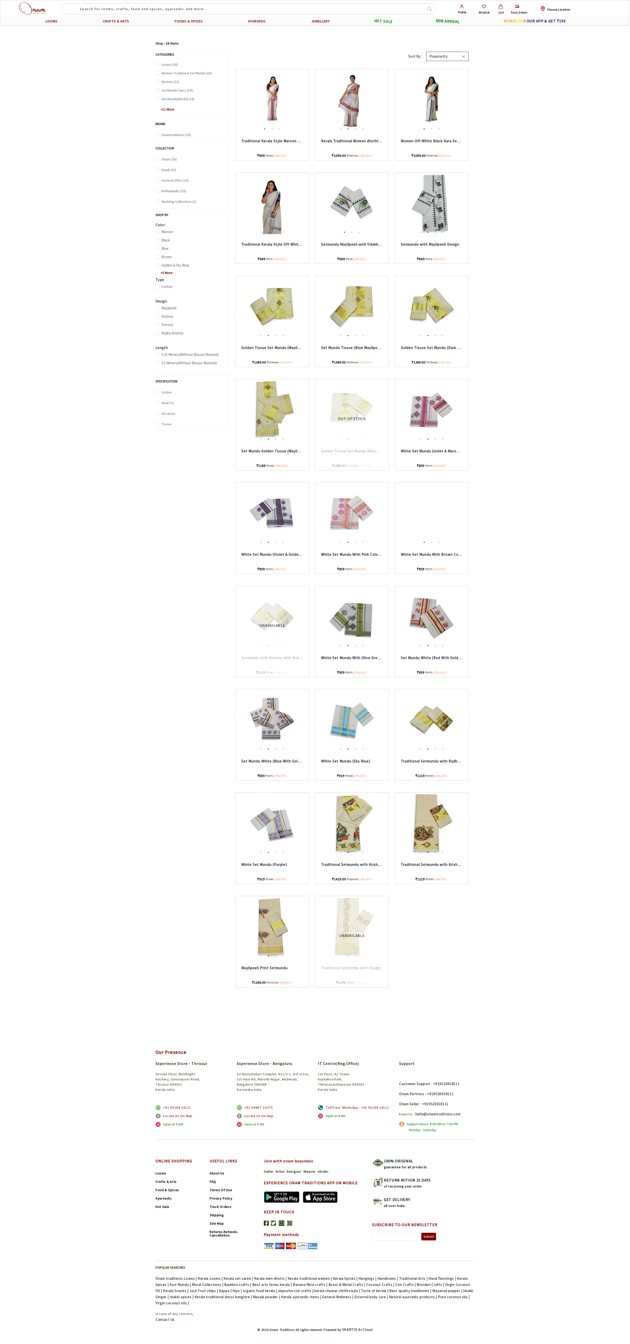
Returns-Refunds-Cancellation (224, 1233)
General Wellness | (337, 1297)
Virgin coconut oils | (172, 1303)
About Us (217, 1173)
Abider (323, 1171)
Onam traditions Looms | (176, 1278)
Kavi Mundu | (180, 1284)
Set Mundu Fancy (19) (177, 90)
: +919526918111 (439, 1093)
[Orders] (517, 6)
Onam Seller (409, 1104)
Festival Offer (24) (175, 180)
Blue (165, 248)
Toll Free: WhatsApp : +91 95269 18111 (357, 1107)
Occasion (168, 413)
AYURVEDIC (257, 21)
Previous (231, 100)
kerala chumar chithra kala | (337, 1290)
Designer (294, 1171)
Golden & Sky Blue (175, 265)
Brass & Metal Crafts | (347, 1284)
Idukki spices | (182, 1297)
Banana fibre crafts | (310, 1284)
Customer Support (414, 1083)
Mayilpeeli (168, 308)
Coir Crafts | (405, 1284)
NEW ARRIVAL (447, 21)
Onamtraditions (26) (176, 135)
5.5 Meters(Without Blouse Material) (189, 363)
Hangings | (368, 1278)
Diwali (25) (168, 170)
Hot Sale (162, 1206)
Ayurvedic (164, 1198)
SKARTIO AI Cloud (357, 1329)
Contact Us (165, 1319)
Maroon (167, 231)
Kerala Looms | (210, 1278)
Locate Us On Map (177, 1116)
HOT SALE (383, 21)
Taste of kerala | (374, 1290)
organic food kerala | (260, 1290)
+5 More (165, 272)
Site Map (217, 1223)
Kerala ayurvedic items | (301, 1297)
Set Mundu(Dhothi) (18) (177, 99)
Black (165, 240)
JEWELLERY (320, 21)
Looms (161, 1173)
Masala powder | (266, 1297)
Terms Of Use (221, 1190)
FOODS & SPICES (189, 21)
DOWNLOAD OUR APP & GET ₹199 (535, 21)
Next (472, 100)
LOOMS (52, 21)
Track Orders (220, 1206)
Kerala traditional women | (310, 1278)
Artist (280, 1171)
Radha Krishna (172, 333)
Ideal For (167, 403)
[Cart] (500, 6)
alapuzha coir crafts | (295, 1290)
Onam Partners (411, 1093)
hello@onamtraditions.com (438, 1114)
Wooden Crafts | (430, 1284)
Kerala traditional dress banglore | (223, 1297)
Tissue (166, 424)
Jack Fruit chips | (203, 1290)
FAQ (213, 1181)
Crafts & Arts (166, 1181)
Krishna (167, 316)
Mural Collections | (207, 1284)
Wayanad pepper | (447, 1290)
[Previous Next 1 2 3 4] (352, 100)
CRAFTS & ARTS (116, 21)
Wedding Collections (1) (178, 201)
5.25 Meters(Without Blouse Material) (190, 354)
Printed (167, 324)
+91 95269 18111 (177, 1107)
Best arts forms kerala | (272, 1284)
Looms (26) (169, 64)
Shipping (217, 1215)
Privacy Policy (221, 1198)
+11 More (165, 109)
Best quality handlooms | (410, 1290)
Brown (166, 256)
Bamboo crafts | (237, 1284)
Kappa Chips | (230, 1290)
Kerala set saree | (238, 1278)
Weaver (309, 1171)
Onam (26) (169, 159)
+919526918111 (446, 1083)
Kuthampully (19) (173, 191)
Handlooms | (388, 1278)
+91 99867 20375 (258, 1107)
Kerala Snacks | (176, 1290)
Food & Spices (167, 1190)
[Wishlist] (484, 6)
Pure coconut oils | (454, 1297)
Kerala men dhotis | (270, 1278)
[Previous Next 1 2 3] (272, 100)
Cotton (167, 286)
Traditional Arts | (413, 1278)
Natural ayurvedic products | (413, 1297)
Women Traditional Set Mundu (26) (186, 73)
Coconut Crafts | (380, 1284)
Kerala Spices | (345, 1278)
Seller (268, 1171)
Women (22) (170, 81)
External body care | (371, 1297)
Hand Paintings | (442, 1278)
